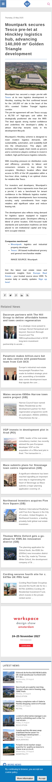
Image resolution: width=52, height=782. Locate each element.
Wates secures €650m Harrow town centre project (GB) (25, 396)
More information (25, 778)
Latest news (11, 665)
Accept (42, 778)
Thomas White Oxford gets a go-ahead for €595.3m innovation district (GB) (24, 539)
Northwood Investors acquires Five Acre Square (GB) (25, 502)
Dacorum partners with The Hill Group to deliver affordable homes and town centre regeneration (25, 317)
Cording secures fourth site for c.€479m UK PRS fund (24, 576)
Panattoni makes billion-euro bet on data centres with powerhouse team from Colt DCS (24, 359)
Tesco (8, 97)
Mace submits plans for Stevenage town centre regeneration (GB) (25, 466)
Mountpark (16, 244)
